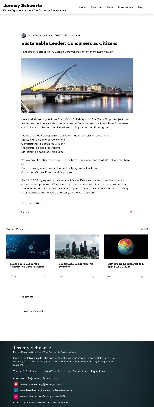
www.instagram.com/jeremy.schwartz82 (42, 396)
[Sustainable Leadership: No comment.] (77, 246)
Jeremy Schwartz (22, 5)
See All (144, 229)
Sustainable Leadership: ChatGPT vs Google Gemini (27, 265)
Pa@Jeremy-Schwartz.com (43, 378)
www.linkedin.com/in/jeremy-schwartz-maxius (46, 390)
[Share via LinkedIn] (37, 202)
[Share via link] (44, 202)
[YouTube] (16, 384)
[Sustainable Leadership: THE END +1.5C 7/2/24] (126, 246)
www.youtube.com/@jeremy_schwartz (41, 384)
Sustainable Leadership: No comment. (76, 265)
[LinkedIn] (16, 390)
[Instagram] (16, 396)
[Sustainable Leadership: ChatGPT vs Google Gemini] (28, 246)
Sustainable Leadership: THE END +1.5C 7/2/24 (126, 265)
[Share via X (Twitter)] (30, 202)
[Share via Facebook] (22, 202)
